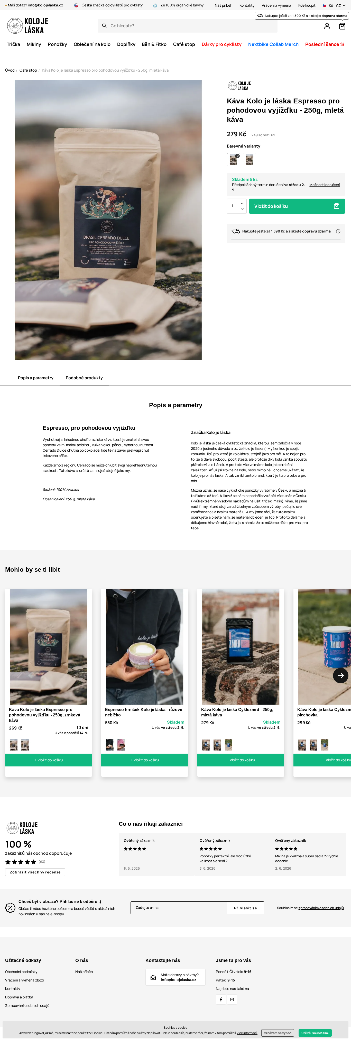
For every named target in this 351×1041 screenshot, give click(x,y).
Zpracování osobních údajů (27, 1005)
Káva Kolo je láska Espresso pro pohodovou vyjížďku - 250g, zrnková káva (44, 715)
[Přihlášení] (327, 26)
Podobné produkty (84, 378)
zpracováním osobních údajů (321, 908)
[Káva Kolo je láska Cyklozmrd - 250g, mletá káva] (206, 745)
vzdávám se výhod (277, 1033)
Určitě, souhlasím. (315, 1033)
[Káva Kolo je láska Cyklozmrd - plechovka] (228, 745)
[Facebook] (221, 999)
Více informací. (247, 1033)
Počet (232, 206)
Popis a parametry (35, 378)
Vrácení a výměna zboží (24, 980)
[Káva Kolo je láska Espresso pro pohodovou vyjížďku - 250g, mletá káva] (14, 745)
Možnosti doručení (324, 184)
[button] (340, 675)
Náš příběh (223, 5)
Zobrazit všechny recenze (35, 872)
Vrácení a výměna (276, 5)
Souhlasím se (310, 908)
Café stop (28, 70)
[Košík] (342, 26)
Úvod (10, 70)
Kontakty (247, 5)
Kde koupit (307, 5)
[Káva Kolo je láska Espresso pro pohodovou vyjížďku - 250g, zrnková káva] (25, 745)
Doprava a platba (19, 997)
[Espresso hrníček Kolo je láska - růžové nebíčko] (110, 745)
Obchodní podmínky (21, 971)
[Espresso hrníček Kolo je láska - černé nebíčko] (121, 745)
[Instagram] (232, 999)
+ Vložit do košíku (49, 759)
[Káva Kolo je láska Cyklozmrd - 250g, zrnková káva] (217, 745)
